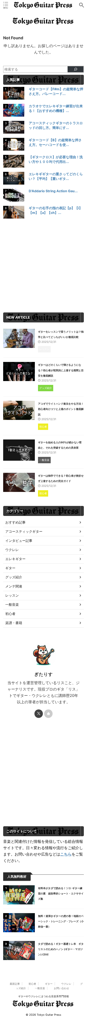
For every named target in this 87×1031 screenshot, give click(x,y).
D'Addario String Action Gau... (53, 191)
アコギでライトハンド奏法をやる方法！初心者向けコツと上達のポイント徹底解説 (61, 409)
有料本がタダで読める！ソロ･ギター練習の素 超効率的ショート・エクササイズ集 (61, 893)
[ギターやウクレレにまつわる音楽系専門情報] (43, 5)
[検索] (76, 69)
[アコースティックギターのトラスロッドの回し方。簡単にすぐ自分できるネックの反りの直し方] (14, 128)
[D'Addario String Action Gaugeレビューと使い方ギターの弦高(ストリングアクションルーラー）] (14, 196)
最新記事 (15, 983)
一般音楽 (40, 988)
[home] (48, 713)
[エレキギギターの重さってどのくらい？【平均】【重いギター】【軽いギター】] (14, 179)
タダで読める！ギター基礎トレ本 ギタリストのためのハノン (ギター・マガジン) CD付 (61, 949)
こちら (66, 854)
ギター (49, 983)
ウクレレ (66, 983)
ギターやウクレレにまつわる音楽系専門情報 (43, 996)
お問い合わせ (61, 988)
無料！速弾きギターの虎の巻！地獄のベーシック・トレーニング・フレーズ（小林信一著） (61, 921)
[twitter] (38, 713)
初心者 (32, 983)
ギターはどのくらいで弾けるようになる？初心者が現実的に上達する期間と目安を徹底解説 (61, 370)
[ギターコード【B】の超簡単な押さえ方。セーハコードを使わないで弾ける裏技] (14, 145)
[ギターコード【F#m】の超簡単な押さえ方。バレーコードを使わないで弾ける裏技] (14, 94)
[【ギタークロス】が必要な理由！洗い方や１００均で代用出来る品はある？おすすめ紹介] (14, 162)
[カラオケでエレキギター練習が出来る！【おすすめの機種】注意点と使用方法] (14, 111)
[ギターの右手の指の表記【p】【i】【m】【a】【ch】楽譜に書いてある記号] (14, 213)
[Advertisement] (43, 266)
